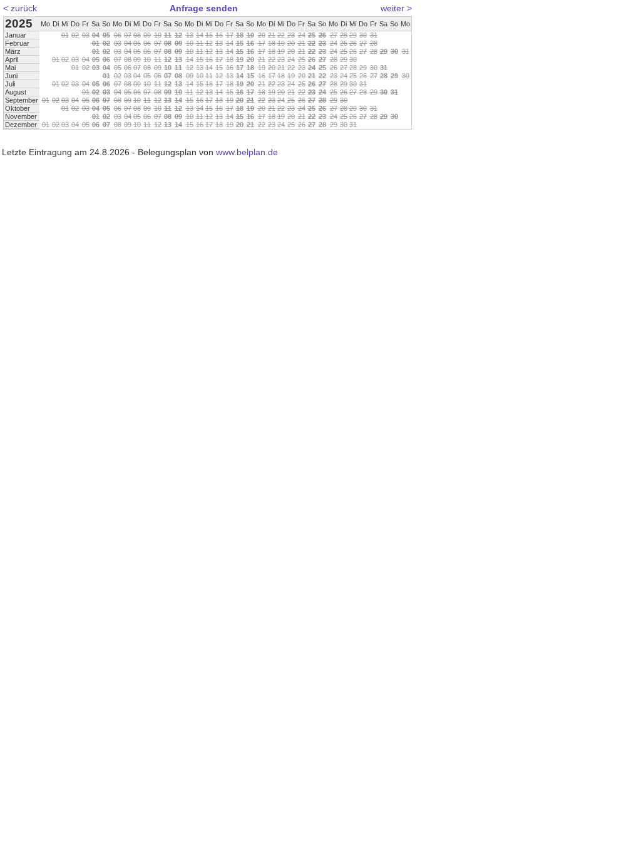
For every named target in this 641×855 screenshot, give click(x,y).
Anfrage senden (204, 8)
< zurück (20, 8)
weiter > (396, 8)
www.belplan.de (247, 152)
